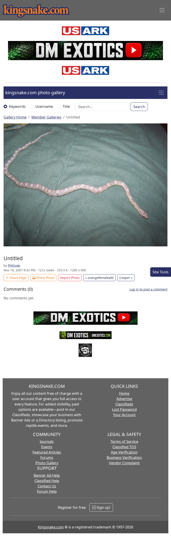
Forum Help (47, 491)
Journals (47, 441)
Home (124, 393)
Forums (46, 457)
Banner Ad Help (47, 475)
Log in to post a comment (148, 289)
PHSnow (14, 265)
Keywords (17, 106)
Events (46, 446)
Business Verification (124, 457)
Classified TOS (124, 446)
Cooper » (125, 278)
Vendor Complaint (124, 462)
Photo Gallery (46, 462)
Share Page (17, 278)
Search (139, 106)
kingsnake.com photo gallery (35, 93)
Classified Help (47, 480)
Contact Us (47, 486)
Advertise (124, 398)
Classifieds (124, 404)
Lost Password (124, 409)
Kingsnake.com (51, 527)
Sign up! (103, 507)
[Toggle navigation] (162, 10)
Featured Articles (47, 452)
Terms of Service (124, 441)
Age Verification (124, 452)
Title (66, 106)
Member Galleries (46, 117)
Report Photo (69, 278)
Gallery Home (15, 117)
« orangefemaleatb (99, 278)
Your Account (124, 414)
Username (44, 106)
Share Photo (44, 278)
